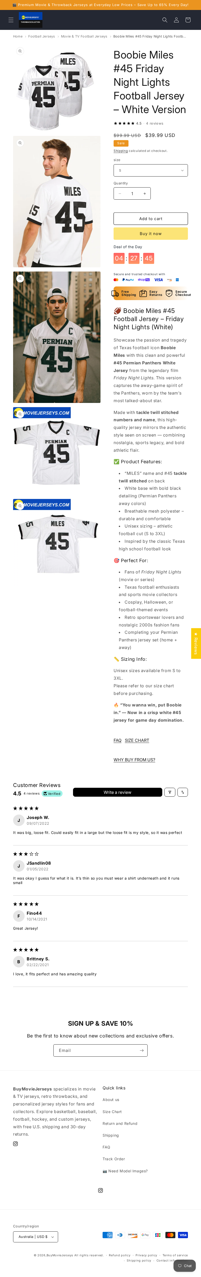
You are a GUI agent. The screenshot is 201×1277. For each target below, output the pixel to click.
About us (111, 1099)
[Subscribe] (141, 1050)
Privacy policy (146, 1255)
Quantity (121, 183)
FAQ (117, 740)
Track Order (114, 1159)
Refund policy (119, 1255)
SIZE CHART (137, 740)
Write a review (117, 792)
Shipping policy (139, 1260)
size (117, 160)
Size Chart (112, 1111)
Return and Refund (120, 1123)
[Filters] (169, 792)
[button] (11, 20)
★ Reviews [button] (196, 643)
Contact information (172, 1260)
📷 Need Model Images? (125, 1171)
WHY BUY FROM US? (134, 759)
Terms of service (175, 1255)
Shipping (121, 151)
